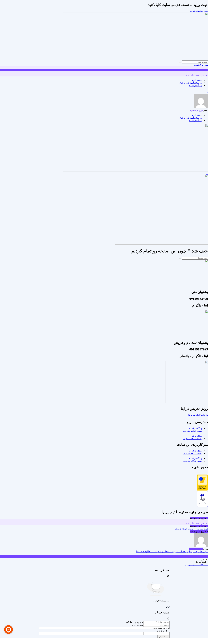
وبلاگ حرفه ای (195, 85)
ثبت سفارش (163, 636)
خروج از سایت (196, 549)
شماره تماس (137, 625)
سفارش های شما (161, 551)
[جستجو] (180, 62)
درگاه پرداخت (163, 631)
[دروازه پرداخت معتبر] (202, 490)
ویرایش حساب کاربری (182, 551)
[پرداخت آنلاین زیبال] (202, 506)
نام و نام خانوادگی (134, 622)
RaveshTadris (198, 415)
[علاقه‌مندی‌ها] (192, 65)
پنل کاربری (200, 551)
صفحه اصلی (196, 80)
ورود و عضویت (200, 65)
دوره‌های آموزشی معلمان (190, 83)
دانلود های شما (143, 551)
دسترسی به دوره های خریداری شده (191, 528)
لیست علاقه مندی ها (192, 431)
